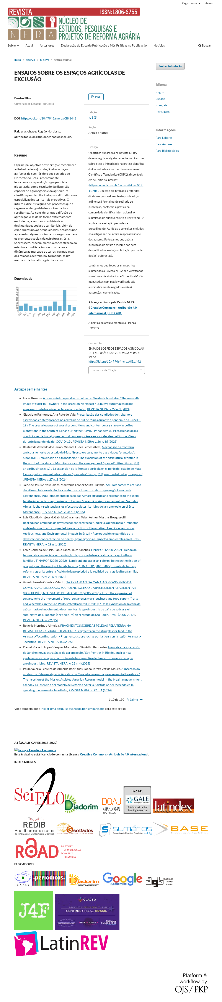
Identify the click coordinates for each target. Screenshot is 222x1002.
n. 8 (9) (44, 59)
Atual (29, 45)
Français (161, 105)
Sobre (12, 45)
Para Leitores (164, 137)
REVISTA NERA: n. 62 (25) (40, 620)
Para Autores (164, 144)
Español (161, 98)
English (160, 92)
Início (17, 59)
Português (163, 111)
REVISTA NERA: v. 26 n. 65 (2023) (94, 441)
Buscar (206, 45)
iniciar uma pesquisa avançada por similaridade (72, 708)
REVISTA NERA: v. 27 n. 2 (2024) (45, 479)
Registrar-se (190, 3)
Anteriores (47, 45)
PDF (98, 96)
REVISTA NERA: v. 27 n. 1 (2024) (108, 409)
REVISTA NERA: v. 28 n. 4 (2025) (44, 577)
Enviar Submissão (170, 66)
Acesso (209, 3)
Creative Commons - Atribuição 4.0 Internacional (114, 754)
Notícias (159, 45)
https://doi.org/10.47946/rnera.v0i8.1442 (48, 118)
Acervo (30, 59)
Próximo (132, 699)
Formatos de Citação (104, 370)
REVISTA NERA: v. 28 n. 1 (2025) (63, 512)
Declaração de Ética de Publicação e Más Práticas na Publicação (104, 45)
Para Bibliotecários (167, 150)
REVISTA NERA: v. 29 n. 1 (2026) (44, 544)
